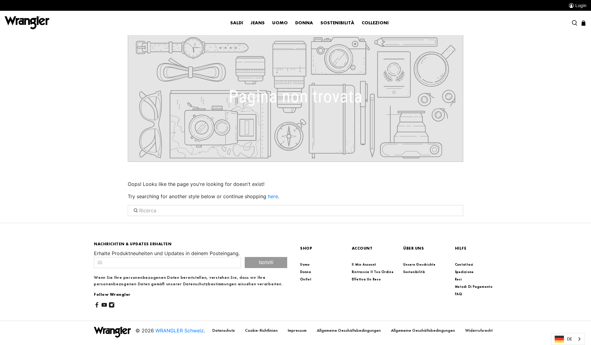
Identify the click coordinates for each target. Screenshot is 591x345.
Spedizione (464, 272)
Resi (458, 279)
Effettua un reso (366, 279)
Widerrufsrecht (478, 330)
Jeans (258, 23)
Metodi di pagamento (473, 286)
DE (569, 338)
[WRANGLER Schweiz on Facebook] (97, 306)
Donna (304, 23)
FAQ (458, 294)
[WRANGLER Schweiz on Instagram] (112, 306)
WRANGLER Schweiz (179, 330)
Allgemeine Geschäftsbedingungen (349, 330)
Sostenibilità (337, 23)
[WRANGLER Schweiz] (27, 22)
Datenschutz (224, 330)
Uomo (280, 23)
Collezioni (375, 23)
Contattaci (464, 264)
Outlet (306, 279)
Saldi (236, 23)
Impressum (298, 330)
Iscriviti (266, 262)
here (273, 196)
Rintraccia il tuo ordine (373, 272)
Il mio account (364, 264)
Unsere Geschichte (419, 264)
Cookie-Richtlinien (262, 330)
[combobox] (568, 339)
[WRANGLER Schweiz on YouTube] (104, 306)
